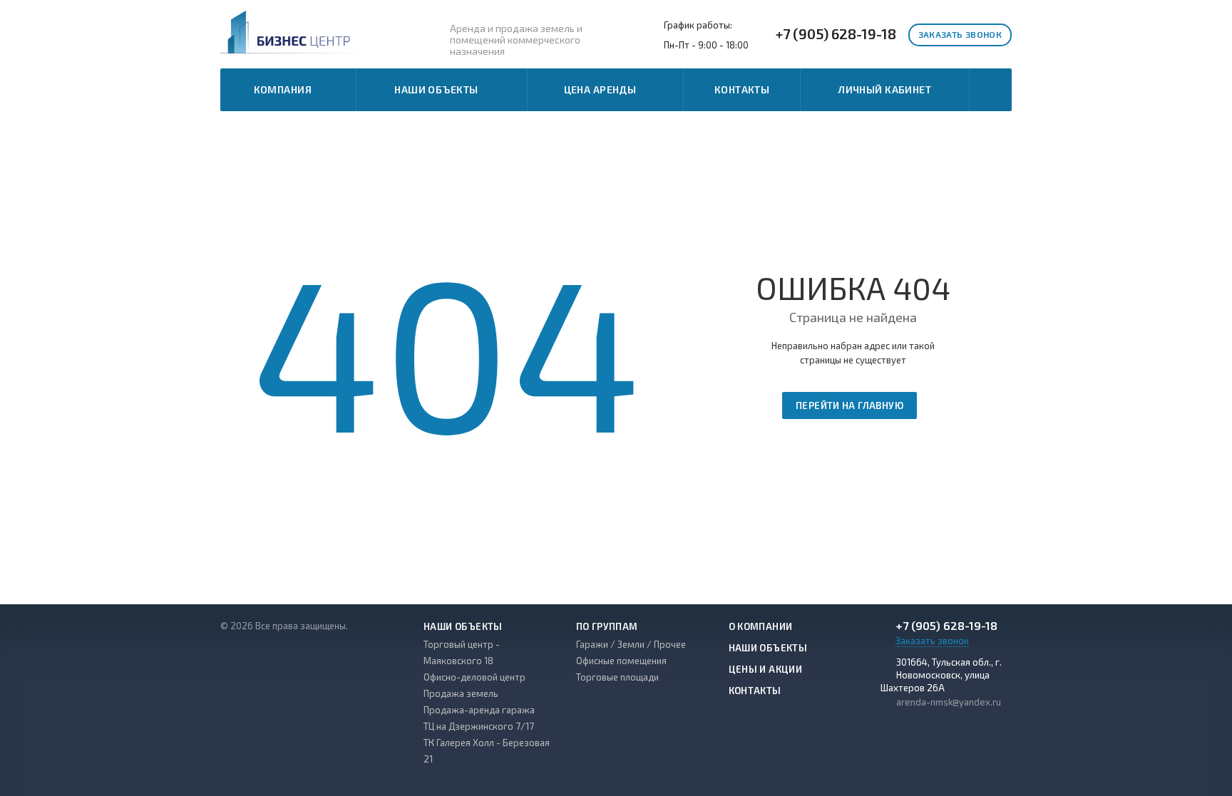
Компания (285, 89)
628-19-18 (836, 33)
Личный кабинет (884, 89)
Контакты (741, 89)
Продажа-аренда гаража (479, 709)
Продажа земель (460, 693)
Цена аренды (602, 89)
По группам (607, 626)
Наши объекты (438, 89)
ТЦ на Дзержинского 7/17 (478, 726)
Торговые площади (617, 677)
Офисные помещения (621, 660)
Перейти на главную (849, 405)
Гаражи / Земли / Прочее (631, 644)
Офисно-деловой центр (474, 677)
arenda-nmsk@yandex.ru (948, 702)
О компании (761, 626)
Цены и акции (766, 669)
